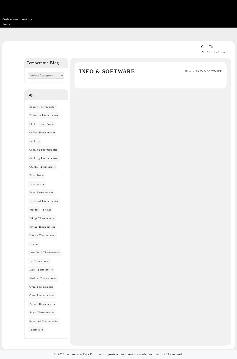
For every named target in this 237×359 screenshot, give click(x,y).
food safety (36, 184)
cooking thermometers (44, 158)
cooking (34, 141)
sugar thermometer (41, 312)
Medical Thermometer (43, 278)
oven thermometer (41, 286)
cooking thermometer (43, 149)
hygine (33, 243)
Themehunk (174, 354)
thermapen (36, 329)
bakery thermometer (42, 106)
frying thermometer (42, 226)
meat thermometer (41, 269)
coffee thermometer (42, 132)
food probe (36, 175)
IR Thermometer (39, 261)
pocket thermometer (42, 303)
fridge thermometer (42, 218)
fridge (47, 209)
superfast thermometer (44, 321)
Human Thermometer (42, 235)
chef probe (47, 124)
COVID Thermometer (42, 166)
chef (32, 124)
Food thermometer (41, 192)
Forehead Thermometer (43, 201)
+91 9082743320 (214, 52)
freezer (34, 209)
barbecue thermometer (43, 115)
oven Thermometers (42, 295)
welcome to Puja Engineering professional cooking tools (106, 354)
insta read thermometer (44, 252)
